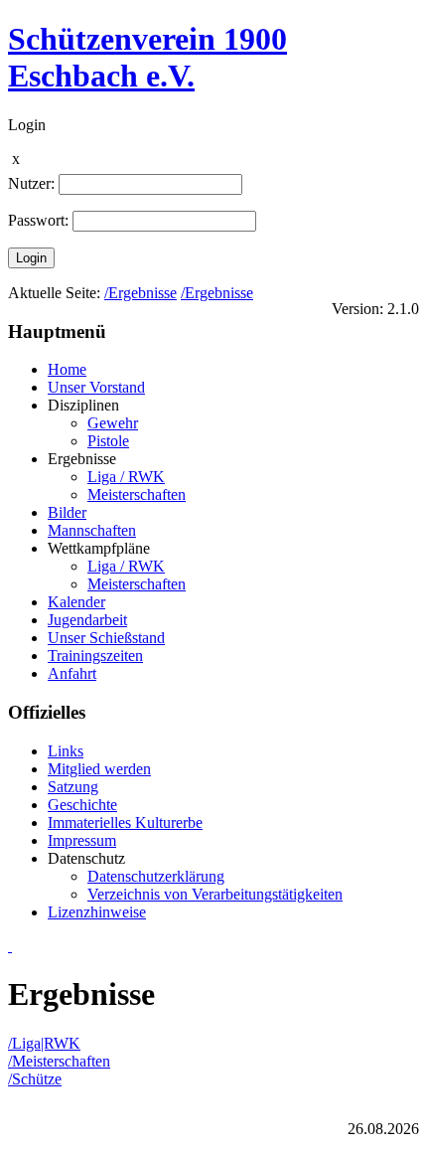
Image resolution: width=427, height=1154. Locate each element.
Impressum (82, 840)
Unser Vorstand (96, 387)
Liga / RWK (126, 476)
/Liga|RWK (44, 1043)
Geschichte (82, 804)
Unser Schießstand (106, 637)
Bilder (67, 512)
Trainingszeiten (95, 655)
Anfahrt (72, 673)
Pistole (108, 440)
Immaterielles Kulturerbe (125, 822)
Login (31, 257)
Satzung (73, 786)
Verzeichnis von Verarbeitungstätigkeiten (215, 894)
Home (67, 369)
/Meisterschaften (59, 1061)
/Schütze (35, 1079)
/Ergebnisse (140, 292)
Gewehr (112, 422)
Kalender (76, 601)
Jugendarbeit (87, 619)
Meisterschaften (136, 494)
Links (65, 750)
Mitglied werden (99, 768)
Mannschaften (92, 530)
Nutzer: (31, 183)
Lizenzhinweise (97, 912)
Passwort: (38, 220)
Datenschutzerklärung (155, 876)
